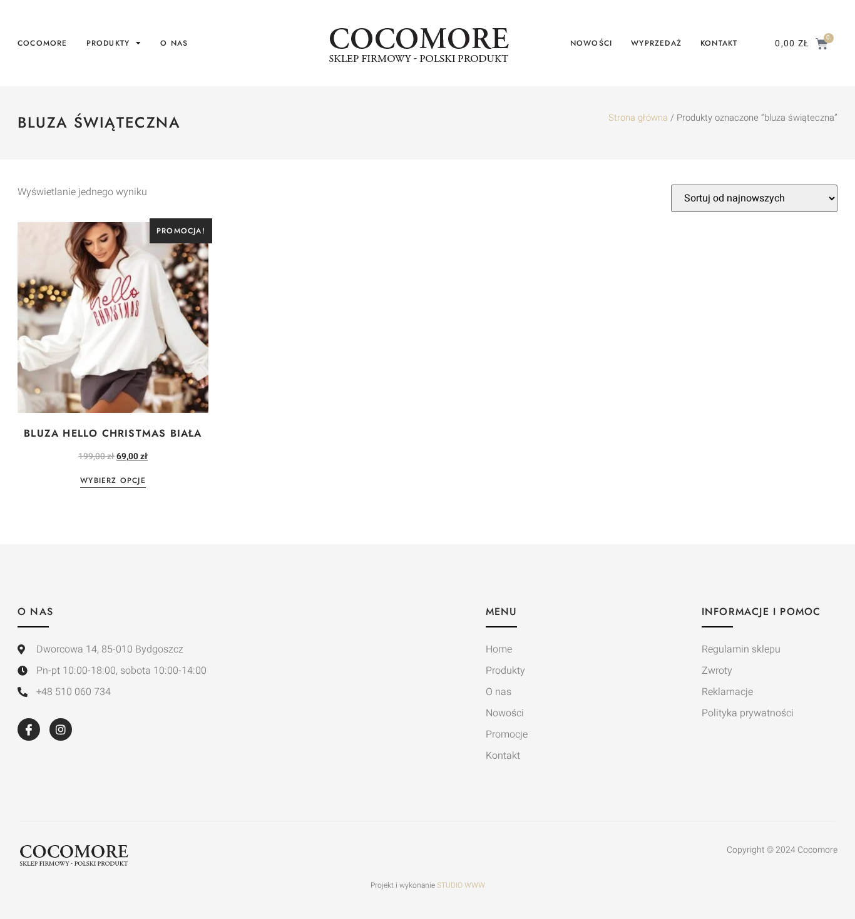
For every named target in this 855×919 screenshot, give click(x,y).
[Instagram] (60, 729)
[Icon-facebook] (29, 729)
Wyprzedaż (656, 43)
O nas (174, 43)
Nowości (591, 43)
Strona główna (638, 117)
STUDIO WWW (461, 885)
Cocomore (43, 43)
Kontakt (718, 43)
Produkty (108, 43)
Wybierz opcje (113, 481)
